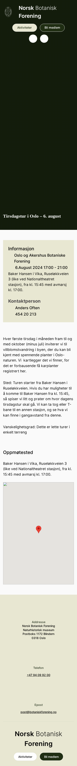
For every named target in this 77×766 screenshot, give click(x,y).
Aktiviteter (24, 27)
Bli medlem (52, 27)
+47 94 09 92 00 (38, 675)
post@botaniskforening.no (38, 712)
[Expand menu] (44, 39)
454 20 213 (25, 314)
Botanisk (38, 12)
